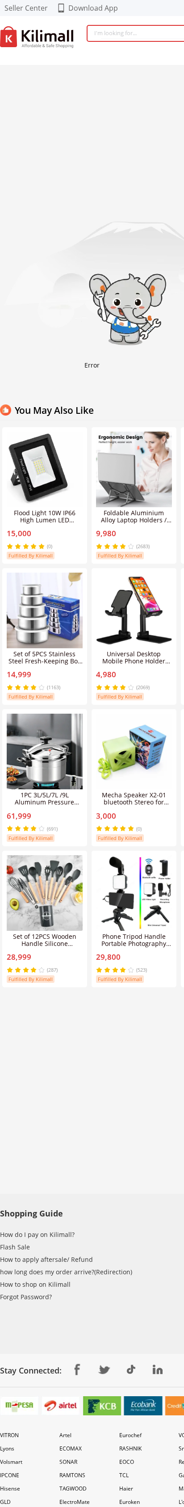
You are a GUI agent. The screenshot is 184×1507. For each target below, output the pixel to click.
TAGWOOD (73, 1488)
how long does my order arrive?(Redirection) (66, 1272)
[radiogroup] (26, 546)
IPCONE (9, 1475)
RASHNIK (130, 1448)
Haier (126, 1488)
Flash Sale (15, 1247)
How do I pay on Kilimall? (37, 1234)
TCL (124, 1475)
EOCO (126, 1462)
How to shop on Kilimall (35, 1284)
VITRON (9, 1435)
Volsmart (11, 1462)
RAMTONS (72, 1475)
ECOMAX (70, 1448)
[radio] (11, 546)
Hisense (10, 1488)
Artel (65, 1435)
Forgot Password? (26, 1297)
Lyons (7, 1448)
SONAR (68, 1462)
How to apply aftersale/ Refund (46, 1259)
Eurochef (130, 1435)
